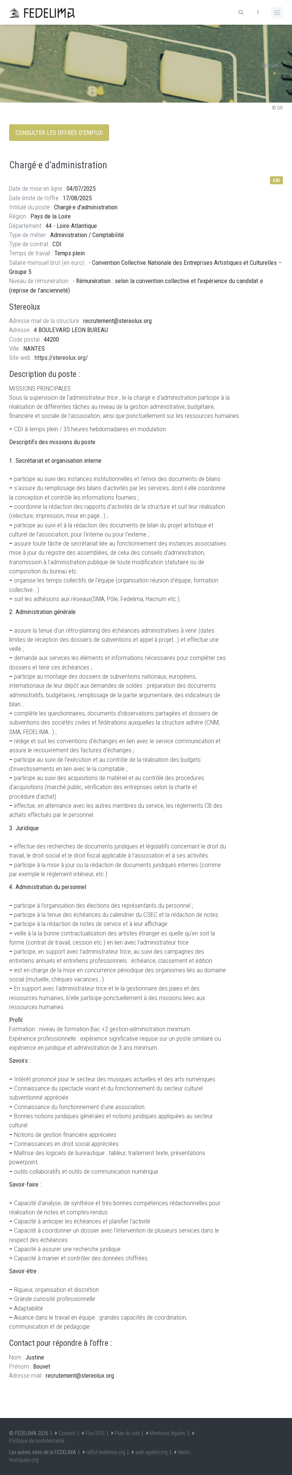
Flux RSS (95, 1433)
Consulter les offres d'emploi (59, 132)
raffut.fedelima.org (105, 1452)
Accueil (270, 65)
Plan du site (127, 1433)
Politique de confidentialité (36, 1441)
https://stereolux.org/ (61, 357)
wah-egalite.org (151, 1452)
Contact (67, 1433)
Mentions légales (168, 1433)
